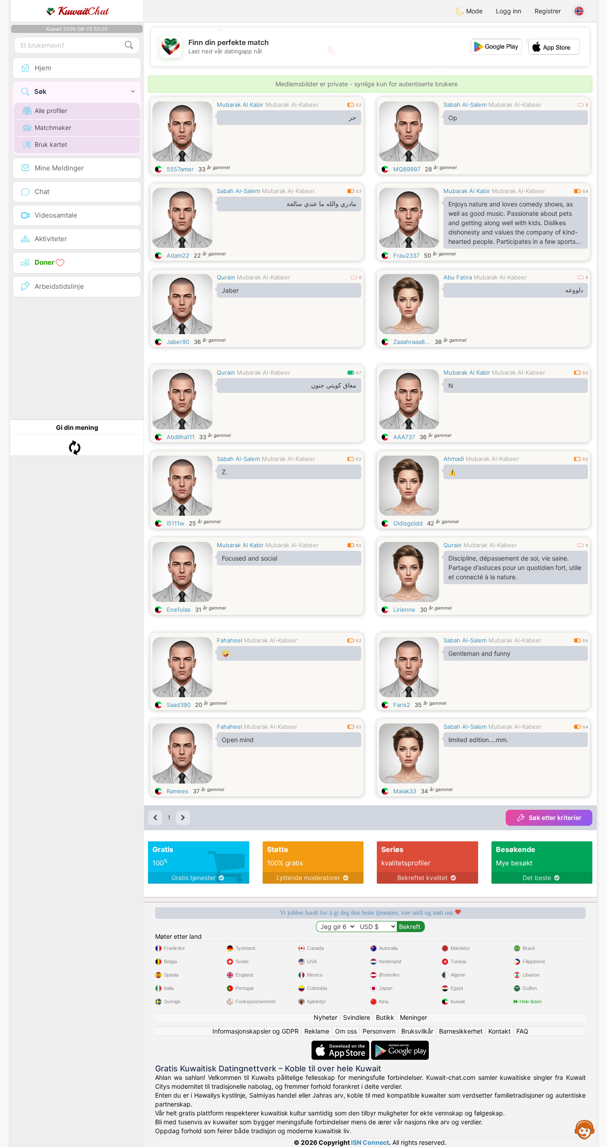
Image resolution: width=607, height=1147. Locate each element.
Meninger (413, 1017)
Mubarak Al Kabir (240, 104)
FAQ (522, 1031)
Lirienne (404, 609)
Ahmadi (453, 458)
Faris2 (401, 704)
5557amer (180, 169)
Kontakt (499, 1031)
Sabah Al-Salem (465, 104)
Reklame (316, 1031)
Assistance (584, 1129)
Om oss (346, 1031)
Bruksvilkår (417, 1031)
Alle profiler (51, 110)
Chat (83, 11)
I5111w (175, 523)
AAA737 (404, 436)
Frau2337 (406, 255)
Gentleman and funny (479, 653)
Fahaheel (229, 640)
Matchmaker (53, 127)
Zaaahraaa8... (411, 341)
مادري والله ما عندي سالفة (321, 203)
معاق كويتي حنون (333, 385)
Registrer (548, 11)
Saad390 (179, 704)
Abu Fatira (457, 277)
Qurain (226, 277)
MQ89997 (406, 169)
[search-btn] (129, 45)
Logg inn (508, 11)
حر (352, 117)
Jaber (230, 290)
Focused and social (249, 558)
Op (452, 117)
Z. (225, 472)
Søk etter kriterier (555, 817)
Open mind (238, 739)
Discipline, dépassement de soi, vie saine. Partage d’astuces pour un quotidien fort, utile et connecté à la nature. (514, 567)
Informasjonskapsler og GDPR (255, 1031)
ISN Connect (370, 1142)
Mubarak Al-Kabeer (292, 104)
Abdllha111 (181, 436)
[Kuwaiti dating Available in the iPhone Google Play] (400, 1045)
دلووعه (574, 290)
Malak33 (404, 791)
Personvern (379, 1031)
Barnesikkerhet (461, 1031)
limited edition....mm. (478, 739)
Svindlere (356, 1017)
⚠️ (452, 472)
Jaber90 (178, 341)
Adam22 (178, 255)
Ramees (177, 791)
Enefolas (179, 609)
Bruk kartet (51, 144)
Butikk (385, 1017)
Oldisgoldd (408, 523)
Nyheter (325, 1017)
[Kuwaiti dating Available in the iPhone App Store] (341, 1045)
